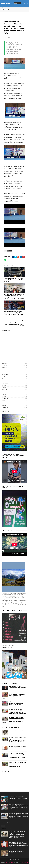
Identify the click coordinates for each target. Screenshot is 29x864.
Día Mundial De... (7, 372)
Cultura (5, 370)
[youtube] (18, 860)
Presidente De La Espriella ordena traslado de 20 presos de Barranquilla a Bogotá (18, 798)
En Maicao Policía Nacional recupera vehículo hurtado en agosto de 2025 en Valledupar (14, 280)
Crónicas (5, 367)
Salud (4, 405)
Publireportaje (6, 400)
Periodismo (5, 396)
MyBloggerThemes (24, 862)
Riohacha (5, 403)
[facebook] (10, 860)
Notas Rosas (5, 3)
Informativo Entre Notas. (8, 381)
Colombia (5, 365)
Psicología (5, 398)
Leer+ (4, 385)
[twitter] (13, 860)
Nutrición (5, 392)
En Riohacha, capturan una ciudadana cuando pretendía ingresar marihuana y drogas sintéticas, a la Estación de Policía (13, 720)
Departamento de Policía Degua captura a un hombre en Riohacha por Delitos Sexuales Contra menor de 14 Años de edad (14, 740)
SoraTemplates (9, 862)
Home (5, 15)
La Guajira (9, 15)
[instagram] (15, 860)
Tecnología (5, 407)
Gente (4, 376)
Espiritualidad (6, 374)
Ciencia (5, 363)
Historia (5, 378)
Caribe (4, 361)
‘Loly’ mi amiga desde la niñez (17, 731)
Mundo (4, 387)
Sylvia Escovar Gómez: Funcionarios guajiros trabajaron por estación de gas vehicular (17, 687)
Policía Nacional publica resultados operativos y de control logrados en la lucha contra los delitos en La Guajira (14, 313)
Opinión (5, 394)
